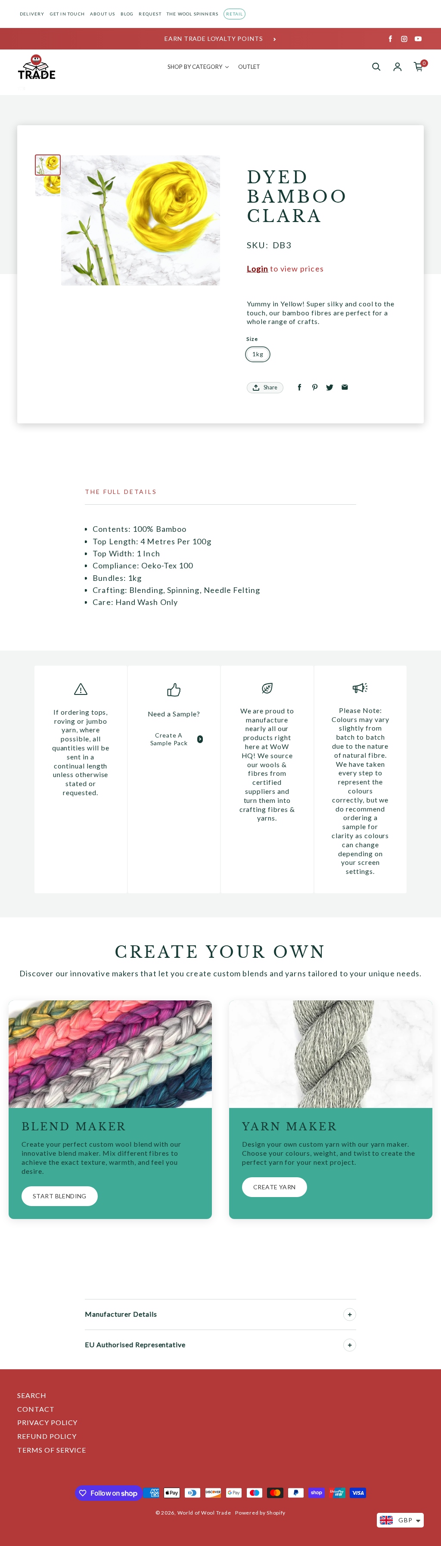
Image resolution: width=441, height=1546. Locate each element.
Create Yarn (274, 1187)
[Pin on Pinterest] (314, 387)
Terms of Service (51, 1450)
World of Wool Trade (204, 1512)
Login (257, 268)
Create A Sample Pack (169, 739)
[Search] (376, 67)
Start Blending (60, 1196)
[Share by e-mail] (344, 387)
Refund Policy (46, 1436)
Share (270, 387)
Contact (36, 1409)
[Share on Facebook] (299, 387)
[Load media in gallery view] (47, 165)
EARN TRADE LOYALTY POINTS (214, 38)
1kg (258, 354)
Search (32, 1395)
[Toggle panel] (349, 1314)
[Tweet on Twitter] (329, 387)
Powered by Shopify (260, 1512)
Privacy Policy (47, 1422)
